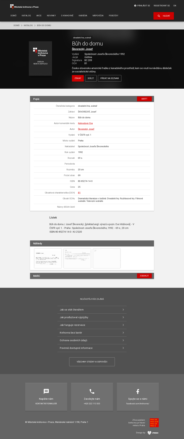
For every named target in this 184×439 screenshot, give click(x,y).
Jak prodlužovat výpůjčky (74, 317)
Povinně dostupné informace (76, 348)
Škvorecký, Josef (82, 49)
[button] (40, 59)
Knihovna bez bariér (71, 332)
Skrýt (144, 99)
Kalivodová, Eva (85, 123)
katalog (28, 25)
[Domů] (24, 7)
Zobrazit (144, 276)
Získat (77, 78)
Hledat (163, 16)
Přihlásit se (142, 5)
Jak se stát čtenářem (72, 309)
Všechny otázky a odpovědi (92, 362)
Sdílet (91, 78)
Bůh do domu (44, 25)
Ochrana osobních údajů (73, 340)
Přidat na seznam (109, 78)
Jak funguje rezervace (72, 325)
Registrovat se (162, 6)
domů (17, 25)
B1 (79, 192)
